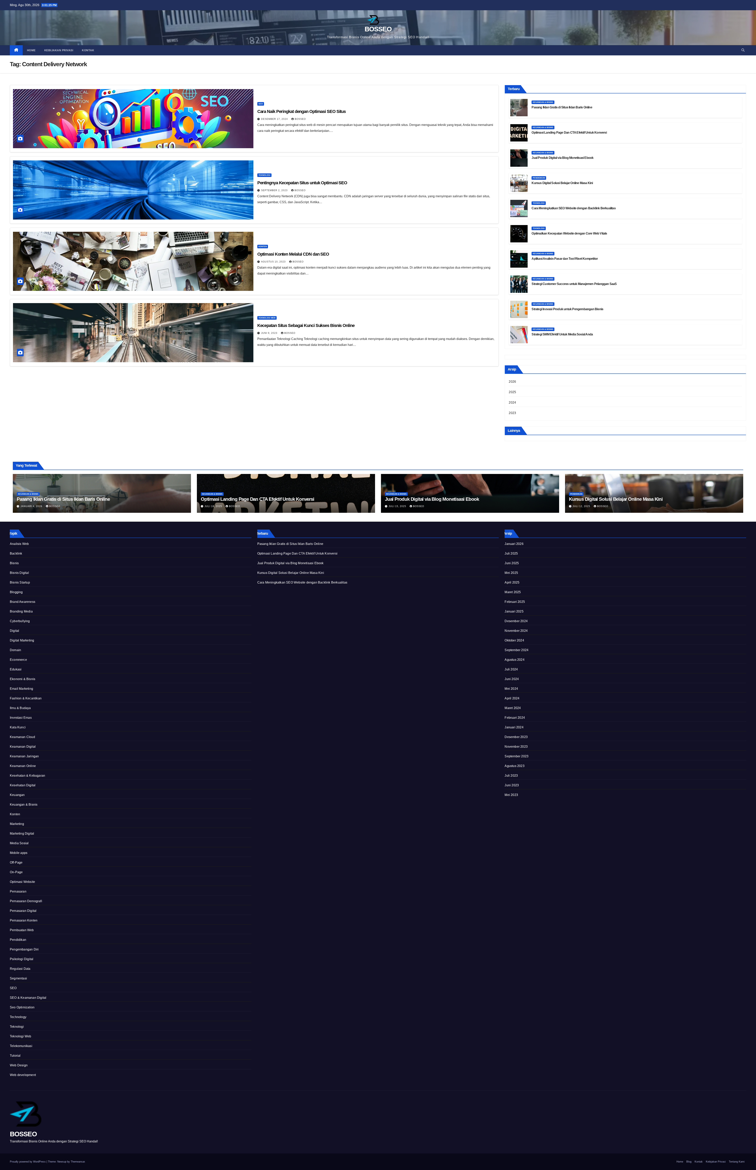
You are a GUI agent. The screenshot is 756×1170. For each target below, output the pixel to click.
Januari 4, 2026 (31, 506)
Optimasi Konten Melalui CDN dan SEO (293, 254)
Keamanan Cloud (22, 737)
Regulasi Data (20, 968)
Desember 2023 (516, 737)
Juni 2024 (512, 679)
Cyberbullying (20, 621)
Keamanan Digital (23, 746)
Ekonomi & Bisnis (22, 679)
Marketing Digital (22, 833)
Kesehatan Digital (22, 785)
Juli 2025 (511, 553)
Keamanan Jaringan (24, 756)
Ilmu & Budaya (20, 708)
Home (31, 50)
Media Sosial (19, 843)
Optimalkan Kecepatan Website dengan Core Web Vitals (569, 233)
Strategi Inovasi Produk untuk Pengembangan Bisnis (567, 309)
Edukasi (15, 669)
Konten (262, 246)
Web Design (19, 1065)
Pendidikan (539, 178)
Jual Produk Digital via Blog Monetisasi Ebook (562, 157)
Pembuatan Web (22, 930)
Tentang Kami (737, 1161)
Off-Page (16, 862)
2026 (512, 381)
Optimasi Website (22, 881)
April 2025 (512, 582)
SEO (260, 104)
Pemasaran (18, 891)
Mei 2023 (511, 795)
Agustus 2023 (514, 766)
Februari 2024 (515, 717)
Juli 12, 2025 (582, 506)
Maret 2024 (513, 708)
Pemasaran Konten (23, 920)
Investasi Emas (21, 717)
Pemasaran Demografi (26, 901)
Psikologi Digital (21, 959)
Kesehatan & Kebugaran (27, 775)
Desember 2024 (516, 621)
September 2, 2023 (274, 190)
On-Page (16, 872)
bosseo (300, 190)
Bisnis (14, 563)
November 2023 (516, 746)
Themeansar (78, 1161)
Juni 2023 (512, 785)
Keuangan (17, 795)
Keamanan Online (23, 766)
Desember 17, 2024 (275, 119)
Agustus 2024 (514, 659)
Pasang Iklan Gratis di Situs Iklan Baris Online (562, 107)
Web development (23, 1075)
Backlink (16, 553)
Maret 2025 (513, 592)
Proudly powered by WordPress (28, 1161)
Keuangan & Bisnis (543, 102)
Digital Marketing (22, 640)
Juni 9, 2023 (269, 333)
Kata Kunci (18, 727)
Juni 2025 (512, 563)
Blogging (16, 592)
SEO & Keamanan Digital (28, 997)
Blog (688, 1161)
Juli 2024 (511, 669)
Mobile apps (18, 852)
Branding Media (21, 611)
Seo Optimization (22, 1007)
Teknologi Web (266, 318)
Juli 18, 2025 (214, 506)
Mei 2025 (511, 572)
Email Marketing (21, 688)
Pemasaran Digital (23, 910)
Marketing (17, 824)
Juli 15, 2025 (398, 506)
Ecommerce (18, 659)
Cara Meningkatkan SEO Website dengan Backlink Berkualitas (573, 208)
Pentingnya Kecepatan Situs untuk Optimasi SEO (302, 182)
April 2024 (512, 698)
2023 (512, 413)
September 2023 (516, 756)
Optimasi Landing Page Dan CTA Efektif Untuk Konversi (569, 132)
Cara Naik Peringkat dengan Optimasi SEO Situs (301, 111)
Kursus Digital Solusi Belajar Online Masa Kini (562, 183)
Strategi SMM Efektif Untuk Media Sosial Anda (562, 334)
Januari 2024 (514, 727)
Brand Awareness (22, 601)
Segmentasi (18, 978)
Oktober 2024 (514, 640)
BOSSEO (378, 29)
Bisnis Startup (20, 582)
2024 (512, 402)
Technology (18, 1017)
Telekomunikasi (21, 1046)
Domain (15, 650)
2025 (512, 392)
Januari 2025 (514, 611)
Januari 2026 (514, 543)
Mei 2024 (511, 688)
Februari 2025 (515, 601)
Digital (14, 630)
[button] (743, 50)
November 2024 (516, 630)
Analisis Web (19, 543)
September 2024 (516, 650)
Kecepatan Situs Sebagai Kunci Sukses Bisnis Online (306, 325)
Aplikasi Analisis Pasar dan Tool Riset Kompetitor (565, 258)
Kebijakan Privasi (58, 50)
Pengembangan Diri (24, 949)
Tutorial (15, 1055)
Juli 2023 (511, 775)
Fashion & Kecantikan (26, 698)
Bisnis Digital (19, 572)
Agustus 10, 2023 (273, 261)
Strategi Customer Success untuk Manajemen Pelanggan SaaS (574, 284)
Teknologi (264, 175)
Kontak (88, 50)
